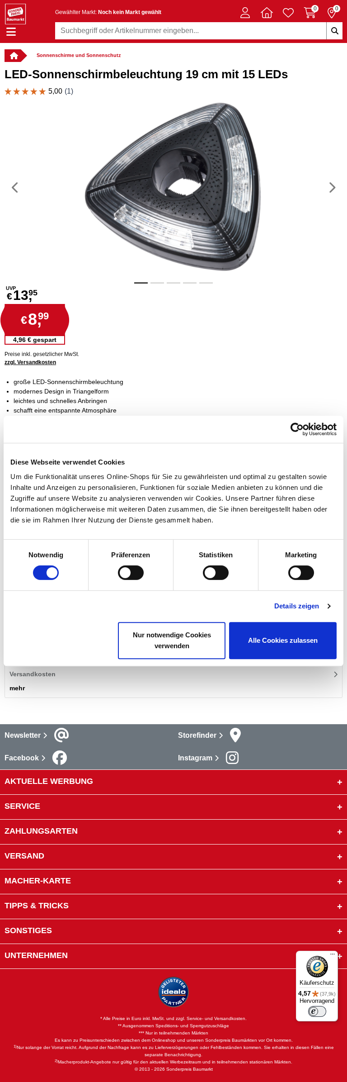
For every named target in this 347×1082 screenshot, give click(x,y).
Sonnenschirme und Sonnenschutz (79, 55)
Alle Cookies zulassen (283, 640)
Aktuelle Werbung (49, 781)
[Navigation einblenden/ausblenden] (11, 31)
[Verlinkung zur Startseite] (13, 55)
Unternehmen (36, 955)
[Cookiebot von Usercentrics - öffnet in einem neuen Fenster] (297, 429)
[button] (245, 12)
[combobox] (198, 30)
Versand (24, 855)
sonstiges (28, 930)
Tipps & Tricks (37, 905)
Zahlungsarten (41, 830)
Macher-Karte (38, 880)
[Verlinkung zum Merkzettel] (288, 12)
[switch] (131, 572)
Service (22, 806)
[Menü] (332, 956)
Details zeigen (296, 606)
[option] (173, 187)
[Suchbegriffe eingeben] (334, 30)
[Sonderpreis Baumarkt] (15, 13)
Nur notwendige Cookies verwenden (172, 640)
